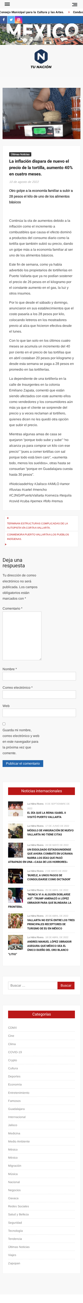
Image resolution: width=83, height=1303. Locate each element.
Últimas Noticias (20, 154)
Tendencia (15, 1238)
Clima (12, 1044)
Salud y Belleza (18, 1214)
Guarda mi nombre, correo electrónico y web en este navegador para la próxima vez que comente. (21, 741)
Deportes (14, 1076)
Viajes (12, 1255)
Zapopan (14, 1263)
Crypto (12, 1060)
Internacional (17, 1117)
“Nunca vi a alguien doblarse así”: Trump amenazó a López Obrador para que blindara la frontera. (39, 900)
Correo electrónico (18, 687)
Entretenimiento (18, 1092)
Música (13, 1174)
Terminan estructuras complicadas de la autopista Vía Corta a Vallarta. (37, 525)
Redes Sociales (18, 1206)
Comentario (12, 608)
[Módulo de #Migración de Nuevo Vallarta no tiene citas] (15, 831)
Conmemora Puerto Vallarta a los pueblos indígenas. (38, 536)
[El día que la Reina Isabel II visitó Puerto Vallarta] (15, 809)
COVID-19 (15, 1052)
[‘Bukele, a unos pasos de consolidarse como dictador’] (15, 876)
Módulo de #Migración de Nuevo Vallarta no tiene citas (50, 832)
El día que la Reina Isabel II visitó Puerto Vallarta (46, 815)
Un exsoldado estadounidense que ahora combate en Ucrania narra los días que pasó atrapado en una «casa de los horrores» (40, 856)
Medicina (14, 1133)
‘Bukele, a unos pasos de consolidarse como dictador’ (49, 877)
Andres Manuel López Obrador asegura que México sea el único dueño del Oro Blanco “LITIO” (40, 948)
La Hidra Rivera (35, 803)
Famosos (14, 1100)
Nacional (14, 1182)
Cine (11, 1035)
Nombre (10, 669)
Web (6, 706)
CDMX (12, 1027)
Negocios (14, 1190)
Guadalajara (16, 1109)
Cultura (13, 1068)
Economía (15, 1084)
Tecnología (15, 1230)
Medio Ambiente (19, 1141)
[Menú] (7, 4)
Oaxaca (13, 1198)
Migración (14, 1165)
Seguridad (15, 1222)
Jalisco (12, 1125)
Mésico (13, 1149)
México (13, 1157)
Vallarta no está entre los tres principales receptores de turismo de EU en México (51, 924)
